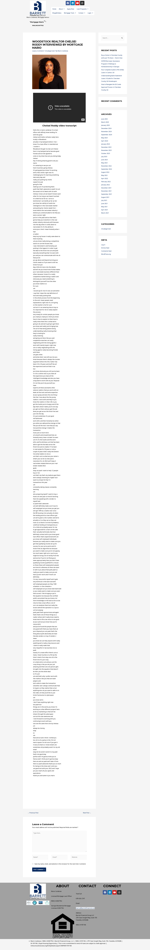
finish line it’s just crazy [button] (41, 660)
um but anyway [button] (38, 610)
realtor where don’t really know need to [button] (46, 617)
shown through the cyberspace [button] (43, 714)
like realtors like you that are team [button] (44, 679)
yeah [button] (34, 650)
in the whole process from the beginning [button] (46, 298)
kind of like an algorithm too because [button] (45, 548)
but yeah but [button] (37, 705)
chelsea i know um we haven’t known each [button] (47, 194)
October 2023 (105, 153)
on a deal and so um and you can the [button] (45, 662)
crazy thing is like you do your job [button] (44, 664)
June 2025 (104, 119)
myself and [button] (36, 501)
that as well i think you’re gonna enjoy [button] (45, 759)
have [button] (34, 385)
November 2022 (106, 166)
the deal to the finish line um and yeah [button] (45, 251)
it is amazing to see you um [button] (42, 165)
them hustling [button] (37, 239)
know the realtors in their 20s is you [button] (45, 402)
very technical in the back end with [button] (44, 582)
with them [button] (36, 352)
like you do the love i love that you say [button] (45, 426)
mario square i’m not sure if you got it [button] (45, 742)
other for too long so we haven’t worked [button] (46, 196)
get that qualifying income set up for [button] (45, 544)
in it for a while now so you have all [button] (44, 374)
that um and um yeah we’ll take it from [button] (45, 761)
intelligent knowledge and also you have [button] (46, 378)
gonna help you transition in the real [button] (45, 220)
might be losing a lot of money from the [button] (46, 556)
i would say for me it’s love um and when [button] (46, 291)
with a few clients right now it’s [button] (43, 173)
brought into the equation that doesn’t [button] (45, 669)
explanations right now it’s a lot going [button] (45, 303)
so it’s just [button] (36, 674)
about (62, 886)
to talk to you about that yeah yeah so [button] (45, 570)
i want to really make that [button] (41, 645)
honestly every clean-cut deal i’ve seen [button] (45, 437)
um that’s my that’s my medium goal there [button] (46, 475)
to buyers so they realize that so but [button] (45, 688)
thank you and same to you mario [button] (44, 775)
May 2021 (104, 207)
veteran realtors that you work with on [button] (45, 390)
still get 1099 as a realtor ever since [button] (44, 511)
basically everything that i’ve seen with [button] (46, 253)
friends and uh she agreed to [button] (42, 154)
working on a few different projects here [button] (46, 709)
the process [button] (37, 312)
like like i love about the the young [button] (44, 397)
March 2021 (105, 213)
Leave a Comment (38, 51)
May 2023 (104, 163)
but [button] (34, 369)
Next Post (87, 813)
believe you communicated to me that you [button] (46, 213)
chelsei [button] (35, 158)
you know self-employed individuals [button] (45, 539)
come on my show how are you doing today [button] (47, 156)
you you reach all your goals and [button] (43, 771)
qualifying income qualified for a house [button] (46, 563)
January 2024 (105, 144)
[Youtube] (77, 3)
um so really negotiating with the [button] (44, 347)
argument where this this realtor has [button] (45, 362)
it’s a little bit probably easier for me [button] (45, 527)
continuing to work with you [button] (42, 721)
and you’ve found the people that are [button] (45, 627)
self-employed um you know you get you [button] (46, 508)
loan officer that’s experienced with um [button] (45, 537)
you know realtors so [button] (40, 284)
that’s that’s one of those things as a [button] (45, 615)
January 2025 (105, 125)
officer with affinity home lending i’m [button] (45, 132)
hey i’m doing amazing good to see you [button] (45, 161)
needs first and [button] (38, 182)
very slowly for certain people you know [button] (46, 314)
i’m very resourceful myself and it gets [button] (45, 579)
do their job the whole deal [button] (42, 671)
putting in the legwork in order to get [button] (45, 248)
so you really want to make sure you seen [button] (46, 591)
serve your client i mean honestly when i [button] (46, 229)
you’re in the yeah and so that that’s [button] (44, 217)
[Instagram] (82, 3)
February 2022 (106, 182)
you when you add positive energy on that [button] (46, 423)
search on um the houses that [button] (42, 243)
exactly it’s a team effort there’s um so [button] (45, 653)
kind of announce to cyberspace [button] (43, 695)
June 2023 (104, 160)
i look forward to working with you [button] (44, 719)
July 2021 (104, 200)
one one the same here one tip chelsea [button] (45, 723)
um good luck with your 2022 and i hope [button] (46, 768)
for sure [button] (35, 286)
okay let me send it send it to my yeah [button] (45, 752)
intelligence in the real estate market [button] (45, 206)
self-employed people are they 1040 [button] (44, 584)
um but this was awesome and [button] (43, 716)
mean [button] (35, 638)
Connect (112, 886)
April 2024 (104, 141)
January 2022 (105, 185)
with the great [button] (37, 135)
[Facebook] (68, 3)
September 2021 (106, 194)
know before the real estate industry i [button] (45, 210)
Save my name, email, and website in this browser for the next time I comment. (60, 864)
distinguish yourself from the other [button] (44, 281)
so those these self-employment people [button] (46, 565)
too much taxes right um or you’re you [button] (45, 553)
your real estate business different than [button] (46, 272)
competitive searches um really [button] (43, 340)
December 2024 (106, 128)
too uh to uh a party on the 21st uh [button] (44, 740)
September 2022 (106, 169)
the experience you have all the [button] (43, 376)
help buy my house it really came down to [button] (46, 236)
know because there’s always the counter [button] (46, 359)
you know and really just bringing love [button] (45, 326)
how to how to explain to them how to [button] (45, 319)
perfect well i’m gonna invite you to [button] (44, 757)
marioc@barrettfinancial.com (85, 908)
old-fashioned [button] (37, 418)
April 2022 (104, 178)
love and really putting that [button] (42, 295)
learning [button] (36, 489)
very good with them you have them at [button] (45, 629)
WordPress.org (106, 254)
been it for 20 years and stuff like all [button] (45, 364)
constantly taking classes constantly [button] (45, 487)
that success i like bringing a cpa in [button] (44, 593)
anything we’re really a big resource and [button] (46, 643)
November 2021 (106, 191)
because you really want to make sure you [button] (46, 541)
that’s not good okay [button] (39, 754)
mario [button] (35, 163)
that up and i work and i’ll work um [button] (44, 574)
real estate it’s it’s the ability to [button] (43, 227)
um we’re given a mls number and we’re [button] (46, 518)
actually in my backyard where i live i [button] (45, 142)
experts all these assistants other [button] (44, 388)
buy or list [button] (36, 473)
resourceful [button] (37, 624)
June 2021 (104, 203)
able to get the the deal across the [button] (44, 444)
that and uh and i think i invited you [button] (44, 738)
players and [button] (37, 681)
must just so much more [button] (41, 433)
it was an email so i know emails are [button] (45, 745)
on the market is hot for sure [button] (42, 305)
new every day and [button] (39, 177)
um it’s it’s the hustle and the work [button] (44, 440)
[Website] (79, 857)
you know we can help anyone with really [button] (46, 641)
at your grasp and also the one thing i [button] (45, 395)
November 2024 (106, 131)
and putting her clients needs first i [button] (44, 208)
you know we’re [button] (38, 700)
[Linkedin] (72, 3)
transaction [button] (37, 430)
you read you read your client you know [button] (46, 317)
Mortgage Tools (69, 13)
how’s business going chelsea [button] (42, 168)
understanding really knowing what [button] (44, 331)
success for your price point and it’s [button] (44, 546)
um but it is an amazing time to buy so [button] (45, 307)
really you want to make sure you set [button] (45, 572)
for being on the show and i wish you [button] (45, 766)
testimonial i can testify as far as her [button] (45, 201)
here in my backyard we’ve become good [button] (46, 151)
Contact (80, 13)
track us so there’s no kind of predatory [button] (46, 522)
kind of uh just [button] (38, 265)
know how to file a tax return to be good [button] (46, 619)
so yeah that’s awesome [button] (41, 504)
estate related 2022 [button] (39, 466)
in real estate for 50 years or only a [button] (44, 449)
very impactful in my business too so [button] (45, 648)
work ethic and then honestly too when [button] (46, 421)
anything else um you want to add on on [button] (46, 690)
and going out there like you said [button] (43, 338)
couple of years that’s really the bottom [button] (46, 452)
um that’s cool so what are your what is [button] (46, 456)
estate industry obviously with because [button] (46, 222)
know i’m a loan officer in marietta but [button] (45, 144)
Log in (103, 245)
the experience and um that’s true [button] (44, 366)
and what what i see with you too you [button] (45, 357)
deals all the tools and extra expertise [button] (45, 392)
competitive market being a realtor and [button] (46, 277)
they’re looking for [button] (39, 333)
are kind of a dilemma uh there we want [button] (46, 567)
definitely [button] (36, 577)
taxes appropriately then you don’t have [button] (46, 560)
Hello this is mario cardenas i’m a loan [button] (45, 130)
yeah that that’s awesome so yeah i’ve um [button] (46, 189)
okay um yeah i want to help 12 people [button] (45, 470)
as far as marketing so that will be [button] (44, 712)
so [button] (34, 733)
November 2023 (106, 150)
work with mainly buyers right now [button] (44, 345)
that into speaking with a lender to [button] (44, 499)
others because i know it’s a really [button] (44, 274)
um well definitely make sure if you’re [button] (45, 506)
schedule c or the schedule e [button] (42, 586)
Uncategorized (49, 51)
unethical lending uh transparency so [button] (45, 525)
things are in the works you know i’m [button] (45, 707)
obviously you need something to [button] (44, 279)
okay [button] (34, 731)
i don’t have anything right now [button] (43, 702)
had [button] (34, 232)
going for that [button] (37, 184)
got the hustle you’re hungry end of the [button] (46, 404)
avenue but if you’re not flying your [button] (44, 558)
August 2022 (105, 172)
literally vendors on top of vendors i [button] (44, 636)
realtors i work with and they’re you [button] (44, 400)
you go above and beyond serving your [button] (45, 260)
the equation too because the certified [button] (45, 596)
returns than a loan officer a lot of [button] (44, 603)
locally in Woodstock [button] (39, 139)
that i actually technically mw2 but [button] (44, 532)
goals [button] (35, 468)
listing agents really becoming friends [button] (45, 350)
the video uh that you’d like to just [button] (44, 693)
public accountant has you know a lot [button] (45, 598)
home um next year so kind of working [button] (45, 496)
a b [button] (34, 726)
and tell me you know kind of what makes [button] (46, 269)
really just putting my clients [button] (42, 180)
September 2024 (106, 135)
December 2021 (106, 188)
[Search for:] (112, 38)
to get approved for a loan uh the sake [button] (45, 530)
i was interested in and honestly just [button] (45, 246)
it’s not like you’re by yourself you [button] (44, 383)
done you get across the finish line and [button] (45, 411)
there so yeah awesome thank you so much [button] (47, 764)
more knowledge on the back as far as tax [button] (46, 601)
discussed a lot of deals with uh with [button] (45, 191)
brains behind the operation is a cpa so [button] (46, 608)
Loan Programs (82, 9)
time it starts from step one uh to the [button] (45, 657)
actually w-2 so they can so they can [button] (44, 520)
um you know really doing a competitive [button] (46, 241)
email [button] (35, 749)
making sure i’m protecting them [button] (43, 187)
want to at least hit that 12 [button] (41, 480)
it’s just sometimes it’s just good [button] (43, 416)
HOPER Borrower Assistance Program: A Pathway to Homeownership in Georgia (110, 64)
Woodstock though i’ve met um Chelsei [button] (45, 149)
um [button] (34, 288)
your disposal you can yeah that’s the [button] (45, 631)
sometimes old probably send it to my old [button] (46, 747)
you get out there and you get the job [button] (45, 409)
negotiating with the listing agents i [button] (45, 343)
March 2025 (105, 122)
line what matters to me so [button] (42, 454)
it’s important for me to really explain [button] (45, 310)
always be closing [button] (39, 728)
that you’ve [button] (36, 258)
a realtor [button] (36, 234)
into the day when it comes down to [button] (44, 225)
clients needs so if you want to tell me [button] (45, 262)
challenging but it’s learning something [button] (46, 175)
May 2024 (104, 138)
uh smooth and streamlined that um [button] (45, 435)
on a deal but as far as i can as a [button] (43, 199)
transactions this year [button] (40, 482)
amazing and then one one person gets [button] (45, 667)
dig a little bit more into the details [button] (44, 267)
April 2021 (104, 210)
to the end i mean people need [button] (43, 300)
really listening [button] (38, 336)
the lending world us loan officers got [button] (45, 515)
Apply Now (70, 9)
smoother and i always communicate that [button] (46, 686)
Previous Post (33, 813)
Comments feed (106, 251)
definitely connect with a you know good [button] (46, 534)
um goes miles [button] (37, 355)
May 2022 (104, 175)
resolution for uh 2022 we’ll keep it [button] (44, 461)
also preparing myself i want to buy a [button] (45, 494)
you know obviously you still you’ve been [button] (46, 371)
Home (54, 9)
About (61, 9)
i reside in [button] (36, 147)
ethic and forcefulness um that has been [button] (46, 442)
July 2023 (104, 157)
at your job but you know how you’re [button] (45, 622)
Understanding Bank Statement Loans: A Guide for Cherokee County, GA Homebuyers (111, 78)
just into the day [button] (38, 414)
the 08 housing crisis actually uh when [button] (45, 513)
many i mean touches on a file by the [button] (45, 655)
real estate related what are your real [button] (45, 463)
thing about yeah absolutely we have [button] (45, 634)
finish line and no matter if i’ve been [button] (45, 447)
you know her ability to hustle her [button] (44, 203)
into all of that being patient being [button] (44, 329)
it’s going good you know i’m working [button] (45, 170)
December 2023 (106, 147)
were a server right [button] (39, 215)
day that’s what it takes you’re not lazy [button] (45, 407)
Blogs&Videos (56, 13)
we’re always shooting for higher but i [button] (45, 478)
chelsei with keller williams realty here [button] (46, 137)
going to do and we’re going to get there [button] (46, 324)
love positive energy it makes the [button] (44, 428)
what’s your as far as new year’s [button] (43, 459)
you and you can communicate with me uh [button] (46, 255)
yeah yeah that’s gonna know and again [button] (46, 612)
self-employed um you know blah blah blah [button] (47, 589)
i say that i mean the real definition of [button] (45, 293)
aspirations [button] (37, 773)
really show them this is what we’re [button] (44, 321)
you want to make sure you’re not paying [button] (46, 551)
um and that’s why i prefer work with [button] (45, 676)
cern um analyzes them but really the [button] (45, 605)
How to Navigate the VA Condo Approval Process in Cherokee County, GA (111, 87)
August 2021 (105, 197)
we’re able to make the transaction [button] (44, 683)
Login (89, 13)
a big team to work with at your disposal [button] (46, 381)
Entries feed (105, 248)
